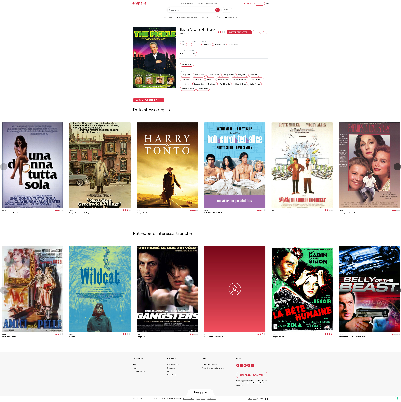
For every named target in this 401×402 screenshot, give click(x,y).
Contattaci (171, 375)
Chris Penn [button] (185, 79)
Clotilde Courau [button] (213, 75)
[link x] (252, 365)
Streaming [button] (208, 17)
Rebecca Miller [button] (223, 79)
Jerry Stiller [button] (254, 75)
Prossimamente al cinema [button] (188, 17)
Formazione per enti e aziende (213, 368)
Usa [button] (194, 44)
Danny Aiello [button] (186, 75)
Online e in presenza (209, 364)
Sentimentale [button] (220, 44)
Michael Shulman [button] (240, 84)
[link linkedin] (245, 365)
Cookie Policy (211, 399)
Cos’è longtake (173, 364)
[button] (239, 32)
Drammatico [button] (233, 44)
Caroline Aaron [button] (256, 79)
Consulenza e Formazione (206, 3)
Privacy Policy (201, 399)
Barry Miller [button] (242, 75)
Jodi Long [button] (210, 79)
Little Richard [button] (198, 79)
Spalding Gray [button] (199, 84)
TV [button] (220, 17)
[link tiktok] (249, 365)
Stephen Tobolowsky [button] (239, 79)
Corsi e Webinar (187, 3)
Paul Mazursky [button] (187, 65)
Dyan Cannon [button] (199, 75)
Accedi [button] (259, 3)
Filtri (227, 10)
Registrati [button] (247, 3)
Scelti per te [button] (232, 17)
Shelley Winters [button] (228, 75)
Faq (168, 371)
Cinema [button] (170, 17)
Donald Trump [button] (203, 89)
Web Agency (252, 399)
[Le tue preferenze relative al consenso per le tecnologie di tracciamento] (397, 398)
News (135, 368)
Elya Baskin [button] (212, 84)
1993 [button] (183, 44)
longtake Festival (139, 371)
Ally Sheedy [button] (186, 84)
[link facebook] (238, 365)
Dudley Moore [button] (255, 84)
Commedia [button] (207, 44)
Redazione (171, 368)
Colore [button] (192, 54)
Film (134, 364)
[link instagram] (242, 365)
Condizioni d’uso (188, 399)
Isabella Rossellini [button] (188, 89)
